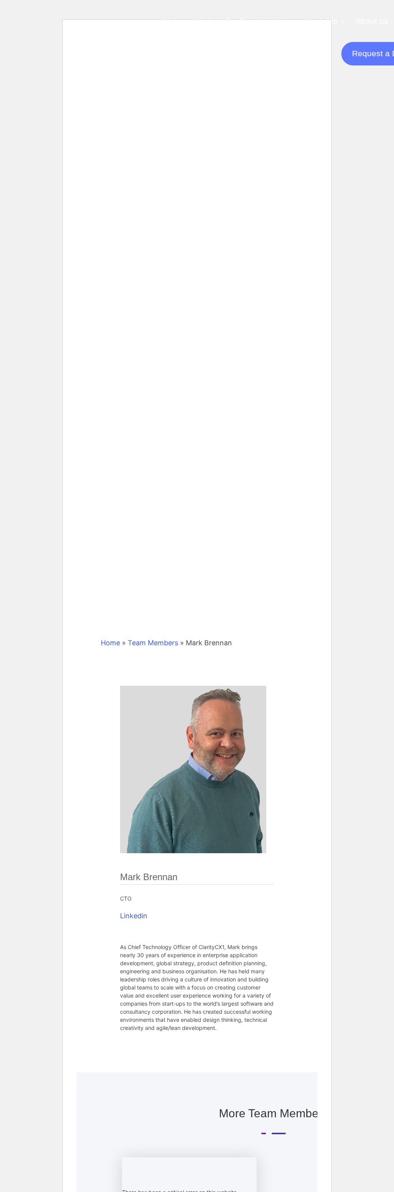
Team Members (153, 643)
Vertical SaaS (220, 21)
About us (372, 21)
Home (174, 21)
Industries (273, 21)
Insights (323, 21)
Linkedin (133, 916)
